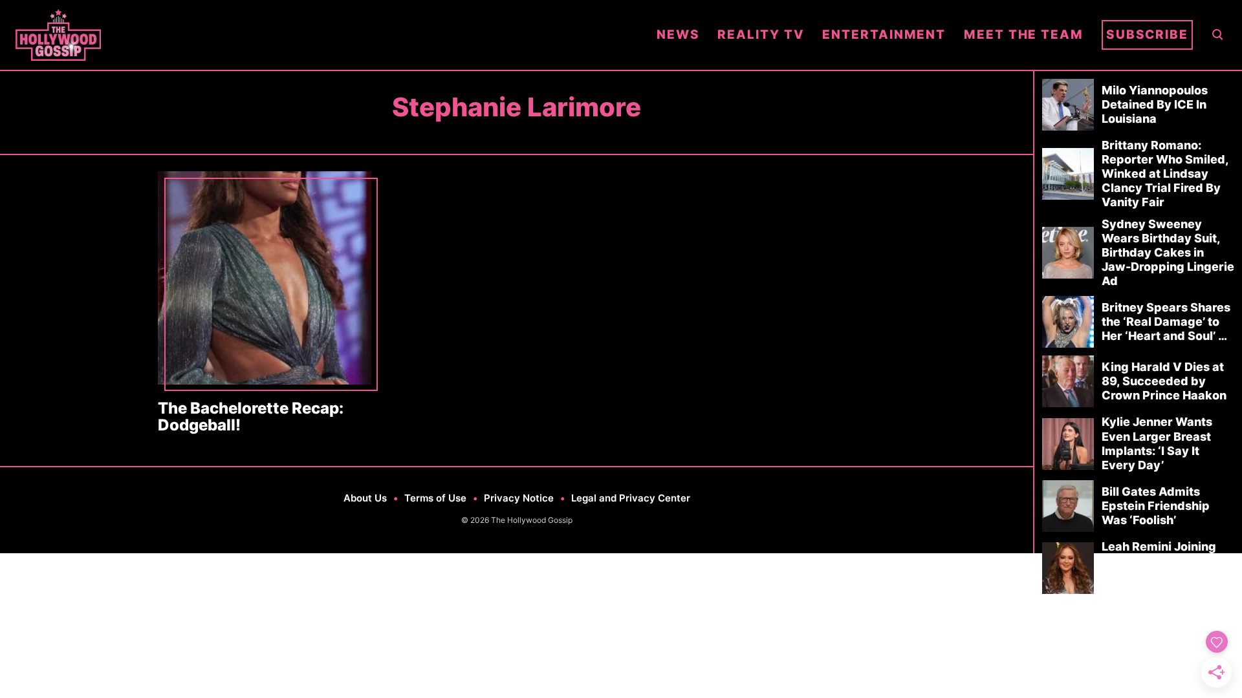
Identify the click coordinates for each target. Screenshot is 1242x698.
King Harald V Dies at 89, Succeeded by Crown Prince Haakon (1164, 381)
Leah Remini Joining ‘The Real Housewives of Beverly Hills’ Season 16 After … (1165, 568)
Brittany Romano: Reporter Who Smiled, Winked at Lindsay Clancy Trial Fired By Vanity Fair (1165, 173)
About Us (365, 498)
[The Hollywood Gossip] (327, 35)
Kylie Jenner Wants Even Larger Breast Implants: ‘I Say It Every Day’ (1157, 443)
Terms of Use (435, 498)
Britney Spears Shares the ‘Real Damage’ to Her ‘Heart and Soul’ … (1166, 322)
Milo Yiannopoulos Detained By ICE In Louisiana (1155, 104)
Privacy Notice (519, 498)
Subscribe (1147, 34)
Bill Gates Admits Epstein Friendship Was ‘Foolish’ (1156, 506)
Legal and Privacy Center (630, 498)
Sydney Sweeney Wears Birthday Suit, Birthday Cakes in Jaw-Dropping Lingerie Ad (1168, 252)
